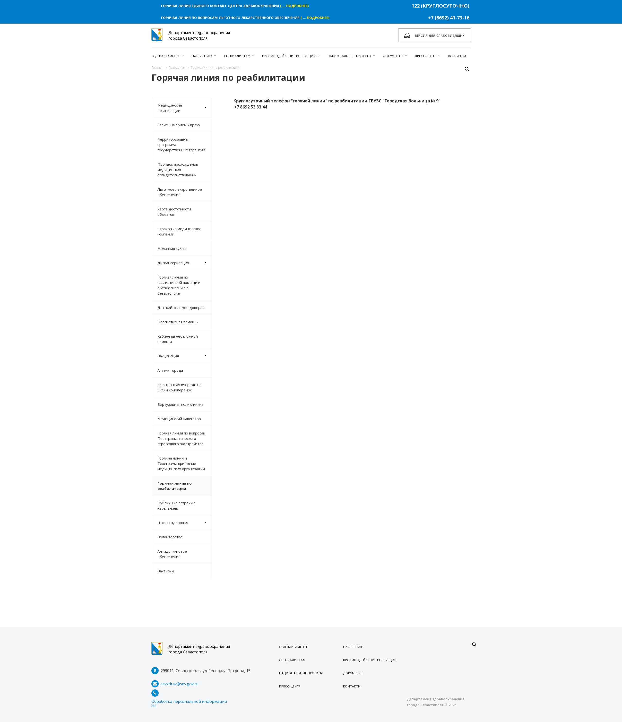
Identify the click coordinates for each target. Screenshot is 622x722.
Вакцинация (168, 355)
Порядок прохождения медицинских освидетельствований (177, 169)
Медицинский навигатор (179, 418)
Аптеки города (170, 370)
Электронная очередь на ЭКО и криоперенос (179, 387)
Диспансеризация (173, 262)
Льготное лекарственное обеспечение (179, 192)
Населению (353, 647)
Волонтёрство (169, 536)
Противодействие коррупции (370, 660)
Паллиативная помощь (177, 321)
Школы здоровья (172, 522)
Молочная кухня (171, 248)
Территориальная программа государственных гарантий (181, 144)
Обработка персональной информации (189, 701)
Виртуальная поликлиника (180, 404)
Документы (353, 673)
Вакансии (165, 571)
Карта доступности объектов (174, 212)
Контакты (352, 686)
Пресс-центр (290, 686)
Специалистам (292, 660)
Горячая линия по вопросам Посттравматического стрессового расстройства (181, 438)
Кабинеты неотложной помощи (177, 339)
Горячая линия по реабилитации (174, 486)
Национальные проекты (301, 673)
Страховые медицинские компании (179, 231)
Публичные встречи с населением (176, 505)
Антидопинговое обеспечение (172, 554)
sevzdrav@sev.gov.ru (180, 683)
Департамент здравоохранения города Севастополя (199, 649)
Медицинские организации (169, 108)
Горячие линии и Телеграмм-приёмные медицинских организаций (181, 463)
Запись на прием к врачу (178, 124)
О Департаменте (293, 647)
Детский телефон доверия (181, 307)
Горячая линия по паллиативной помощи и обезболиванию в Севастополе (178, 285)
